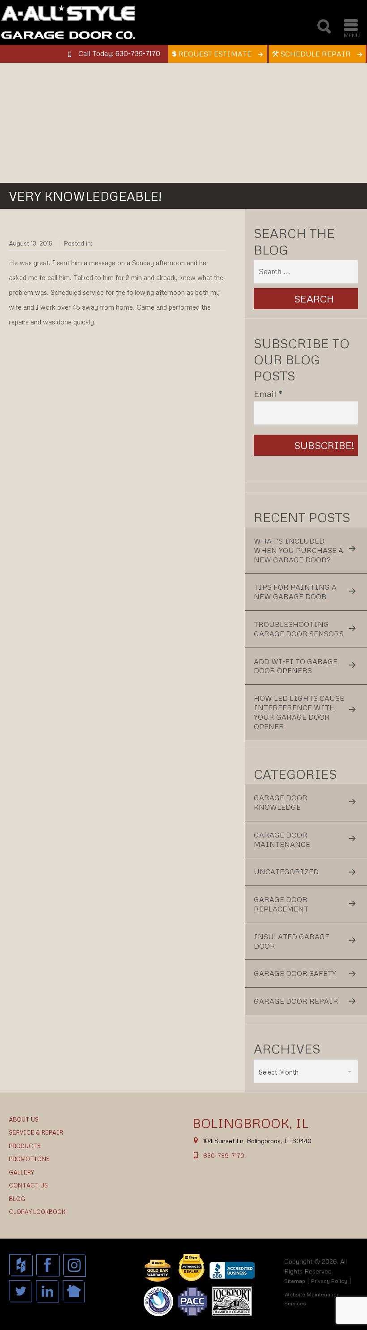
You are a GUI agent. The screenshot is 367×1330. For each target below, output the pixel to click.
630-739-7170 (223, 1155)
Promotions (29, 1158)
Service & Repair (36, 1132)
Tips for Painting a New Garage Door (295, 592)
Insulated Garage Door (291, 941)
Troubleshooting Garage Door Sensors (299, 629)
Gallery (21, 1172)
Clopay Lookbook (37, 1211)
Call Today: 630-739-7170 (119, 53)
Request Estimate (214, 53)
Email (268, 393)
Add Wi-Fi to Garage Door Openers (295, 666)
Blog (17, 1198)
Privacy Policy (329, 1281)
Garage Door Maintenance (282, 839)
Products (25, 1145)
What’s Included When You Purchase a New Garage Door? (298, 550)
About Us (23, 1119)
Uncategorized (286, 871)
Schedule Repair (316, 53)
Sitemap (294, 1281)
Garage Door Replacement (281, 904)
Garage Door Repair (296, 1001)
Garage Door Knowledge (280, 802)
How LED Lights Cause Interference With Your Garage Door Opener (299, 712)
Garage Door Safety (295, 973)
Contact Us (28, 1185)
